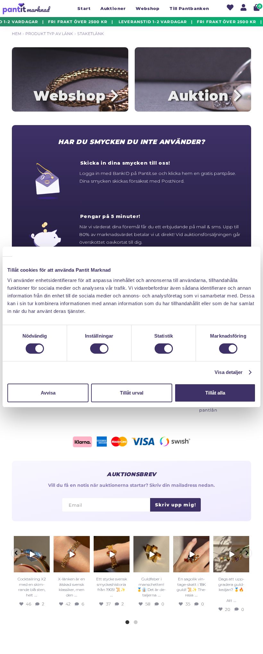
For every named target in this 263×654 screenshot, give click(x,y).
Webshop (147, 8)
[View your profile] (243, 8)
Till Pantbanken (189, 8)
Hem (16, 33)
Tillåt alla (215, 392)
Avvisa (48, 392)
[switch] (99, 348)
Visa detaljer (228, 372)
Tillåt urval (131, 392)
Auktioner (113, 8)
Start (84, 8)
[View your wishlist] (230, 8)
